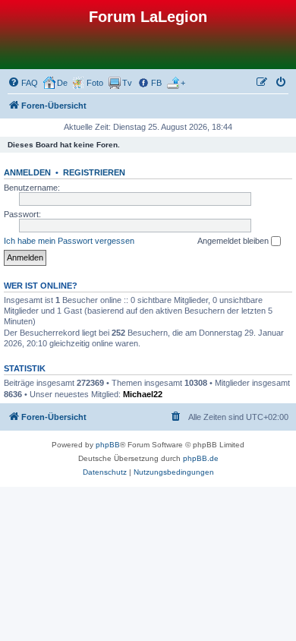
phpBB (108, 444)
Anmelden (27, 172)
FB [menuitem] (156, 82)
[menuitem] (23, 83)
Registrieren (94, 172)
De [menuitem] (62, 82)
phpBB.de (201, 458)
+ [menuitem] (183, 82)
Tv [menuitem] (127, 82)
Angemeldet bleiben (234, 240)
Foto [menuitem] (95, 82)
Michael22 (142, 394)
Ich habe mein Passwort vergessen (69, 240)
